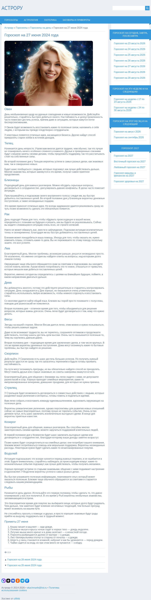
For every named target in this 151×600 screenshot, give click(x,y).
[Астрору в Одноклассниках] (18, 582)
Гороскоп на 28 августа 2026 (129, 72)
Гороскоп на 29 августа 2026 (129, 78)
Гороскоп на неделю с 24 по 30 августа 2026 (129, 109)
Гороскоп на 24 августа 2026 (129, 49)
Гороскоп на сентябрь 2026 (129, 137)
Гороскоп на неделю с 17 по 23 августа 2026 (129, 100)
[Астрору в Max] (3, 582)
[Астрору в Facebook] (27, 582)
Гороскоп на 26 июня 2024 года (24, 565)
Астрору (12, 7)
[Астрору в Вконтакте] (13, 582)
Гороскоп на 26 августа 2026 (129, 60)
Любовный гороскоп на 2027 (129, 167)
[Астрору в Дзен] (8, 582)
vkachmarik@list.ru (37, 587)
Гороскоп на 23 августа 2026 (129, 43)
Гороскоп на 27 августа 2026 (129, 66)
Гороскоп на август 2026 (127, 131)
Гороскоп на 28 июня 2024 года (24, 559)
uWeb (17, 598)
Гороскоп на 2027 (123, 156)
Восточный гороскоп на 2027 (130, 161)
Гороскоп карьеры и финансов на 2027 (125, 174)
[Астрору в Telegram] (22, 582)
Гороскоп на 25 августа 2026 (129, 55)
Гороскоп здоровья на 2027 (129, 181)
